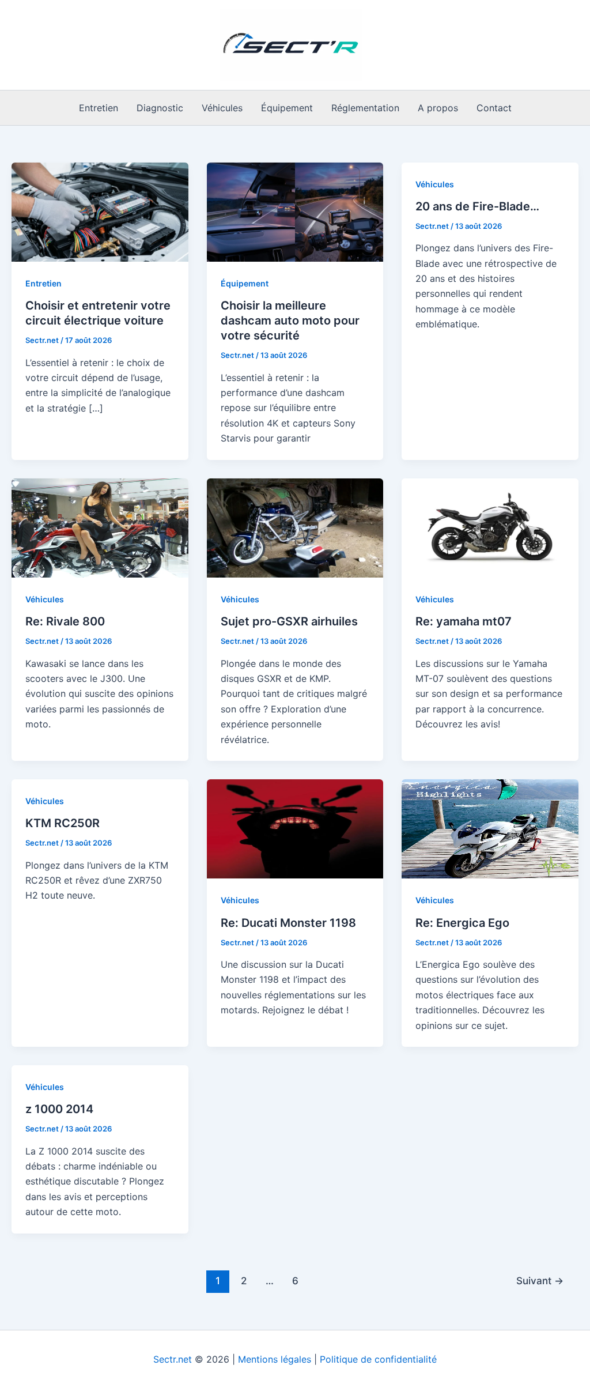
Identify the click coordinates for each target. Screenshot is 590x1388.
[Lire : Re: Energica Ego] (490, 828)
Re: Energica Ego (462, 923)
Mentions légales (274, 1359)
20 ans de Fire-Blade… (477, 206)
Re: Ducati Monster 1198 (288, 923)
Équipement (287, 108)
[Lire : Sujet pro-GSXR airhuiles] (295, 527)
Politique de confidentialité (378, 1359)
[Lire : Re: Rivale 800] (100, 527)
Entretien (98, 108)
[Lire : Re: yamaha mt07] (490, 527)
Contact (494, 108)
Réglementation (365, 108)
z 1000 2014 (59, 1109)
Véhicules (222, 108)
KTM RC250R (62, 823)
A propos (438, 108)
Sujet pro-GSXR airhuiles (289, 621)
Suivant (539, 1280)
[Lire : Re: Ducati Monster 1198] (295, 828)
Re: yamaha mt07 (463, 621)
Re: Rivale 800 (65, 621)
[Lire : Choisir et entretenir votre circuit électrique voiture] (100, 211)
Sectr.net (172, 1359)
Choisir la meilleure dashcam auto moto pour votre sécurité (290, 320)
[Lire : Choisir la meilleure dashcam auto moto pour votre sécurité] (295, 211)
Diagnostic (160, 108)
